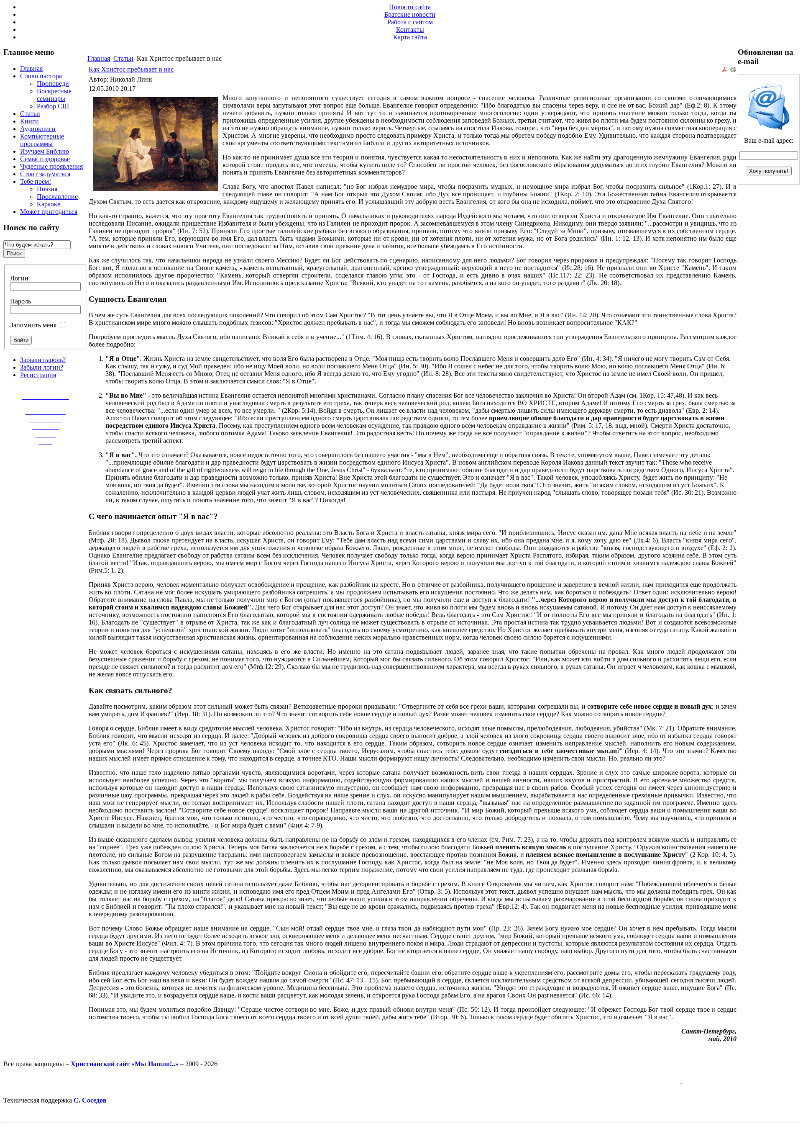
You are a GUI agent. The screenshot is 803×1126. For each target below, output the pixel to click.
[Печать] (733, 70)
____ (45, 441)
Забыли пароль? (43, 359)
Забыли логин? (41, 367)
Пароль (20, 301)
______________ (45, 396)
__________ (45, 419)
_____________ (45, 404)
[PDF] (724, 70)
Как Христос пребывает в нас (131, 69)
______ (46, 434)
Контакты (410, 29)
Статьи (123, 58)
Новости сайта (410, 6)
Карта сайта (410, 37)
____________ (46, 411)
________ (45, 426)
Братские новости (409, 14)
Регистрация (38, 374)
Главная (98, 58)
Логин (19, 278)
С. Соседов (90, 1100)
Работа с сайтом (410, 22)
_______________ (45, 389)
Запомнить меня (33, 325)
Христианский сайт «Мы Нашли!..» (125, 1063)
